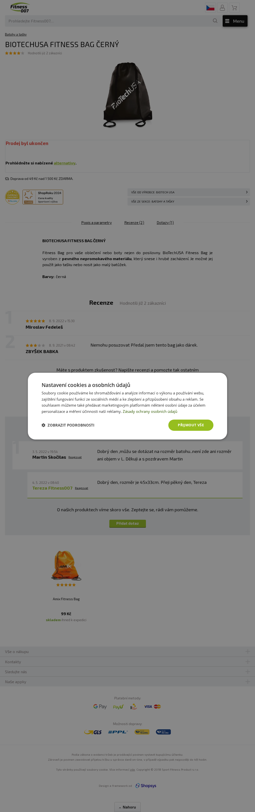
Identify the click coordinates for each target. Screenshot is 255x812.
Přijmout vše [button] (191, 425)
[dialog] (127, 405)
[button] (68, 425)
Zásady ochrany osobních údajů (150, 411)
